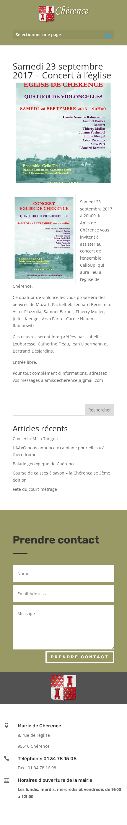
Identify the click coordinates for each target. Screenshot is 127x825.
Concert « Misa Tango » (35, 438)
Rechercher (99, 410)
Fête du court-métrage (35, 489)
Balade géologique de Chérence (44, 464)
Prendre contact (80, 657)
